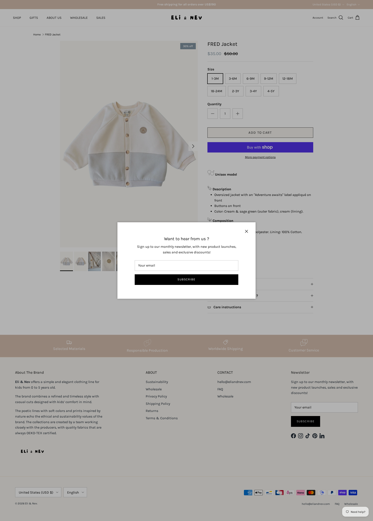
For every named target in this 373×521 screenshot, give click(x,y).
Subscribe (186, 279)
